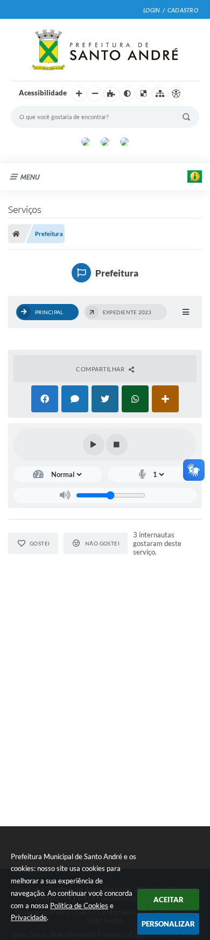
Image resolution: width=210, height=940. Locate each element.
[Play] (93, 444)
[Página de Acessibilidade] (176, 94)
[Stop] (117, 444)
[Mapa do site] (160, 94)
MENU (29, 177)
